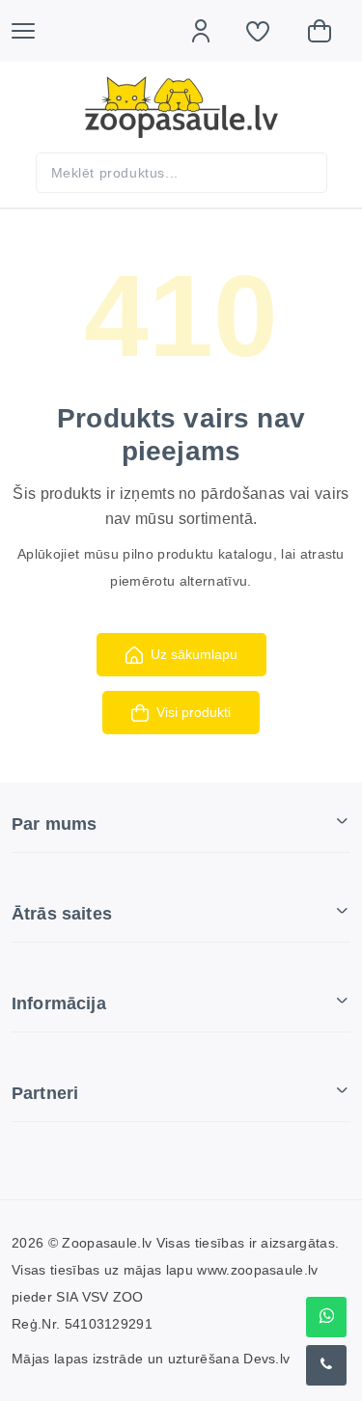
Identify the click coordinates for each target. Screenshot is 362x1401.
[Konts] (210, 31)
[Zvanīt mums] (326, 1365)
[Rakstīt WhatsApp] (326, 1317)
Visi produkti (193, 712)
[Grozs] (329, 31)
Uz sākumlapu (194, 654)
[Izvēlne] (33, 31)
